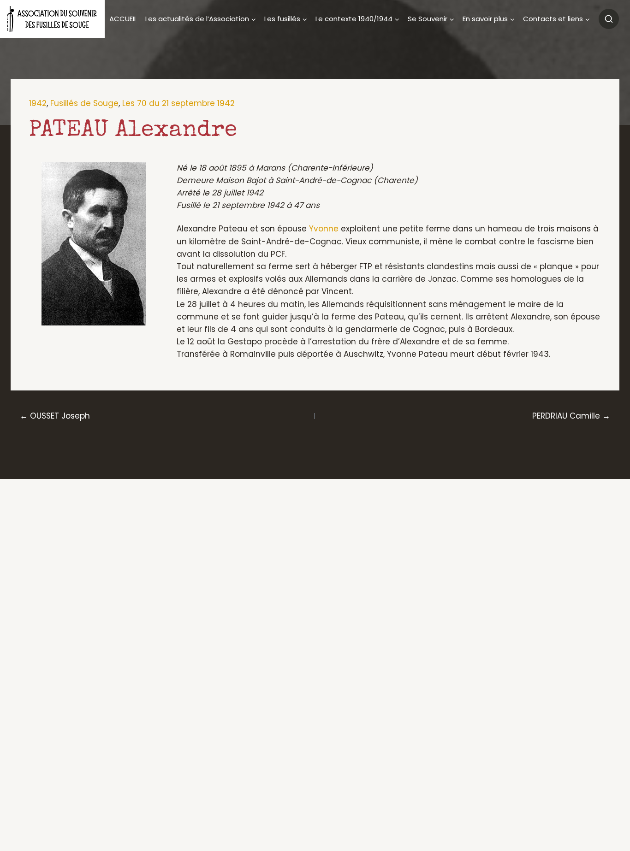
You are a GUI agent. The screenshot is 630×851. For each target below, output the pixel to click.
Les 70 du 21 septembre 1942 (178, 103)
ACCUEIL (123, 19)
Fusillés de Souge (84, 103)
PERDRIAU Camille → (571, 415)
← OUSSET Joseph (55, 415)
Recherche (609, 19)
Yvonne (324, 228)
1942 (38, 103)
